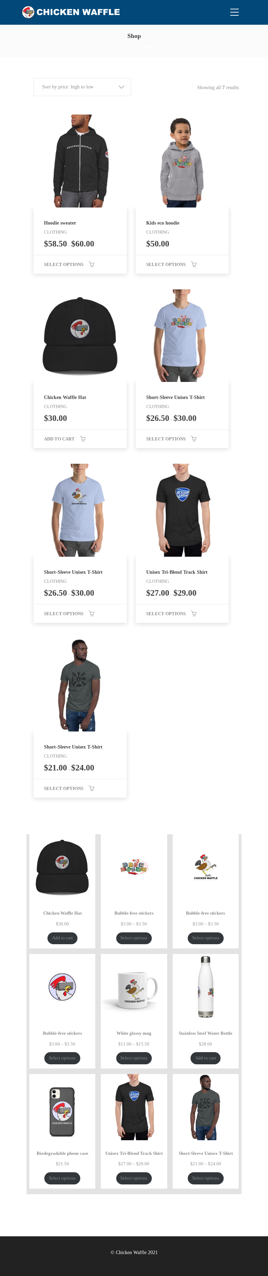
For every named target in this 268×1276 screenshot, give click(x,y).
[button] (82, 87)
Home (119, 46)
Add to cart (59, 438)
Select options (63, 264)
